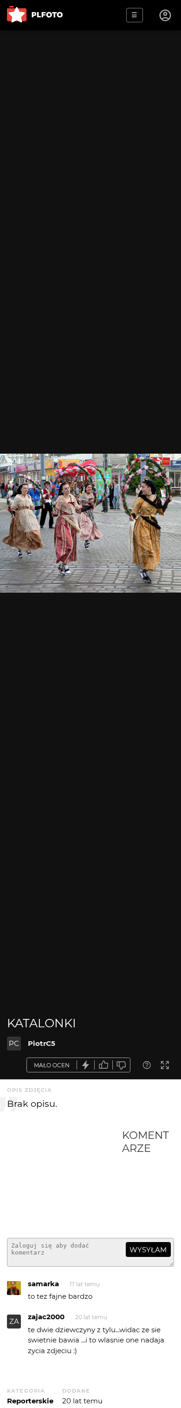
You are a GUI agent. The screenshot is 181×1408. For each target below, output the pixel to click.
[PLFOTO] (35, 15)
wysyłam (148, 1249)
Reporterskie (30, 1400)
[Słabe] (121, 1065)
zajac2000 (46, 1316)
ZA (14, 1321)
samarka (43, 1283)
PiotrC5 (41, 1043)
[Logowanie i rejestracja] (166, 15)
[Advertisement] (64, 1179)
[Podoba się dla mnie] (103, 1065)
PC (14, 1043)
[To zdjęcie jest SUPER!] (86, 1065)
